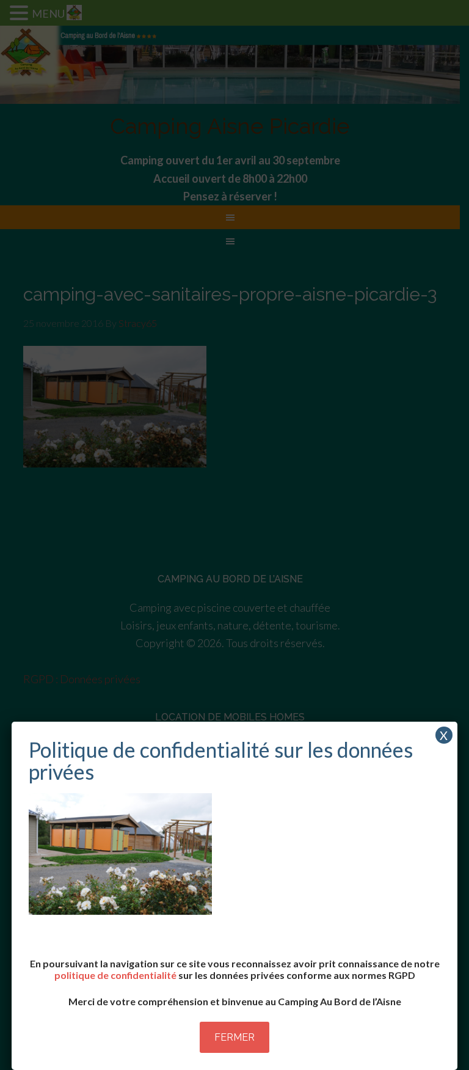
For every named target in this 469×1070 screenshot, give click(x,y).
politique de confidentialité (115, 975)
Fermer (234, 1037)
